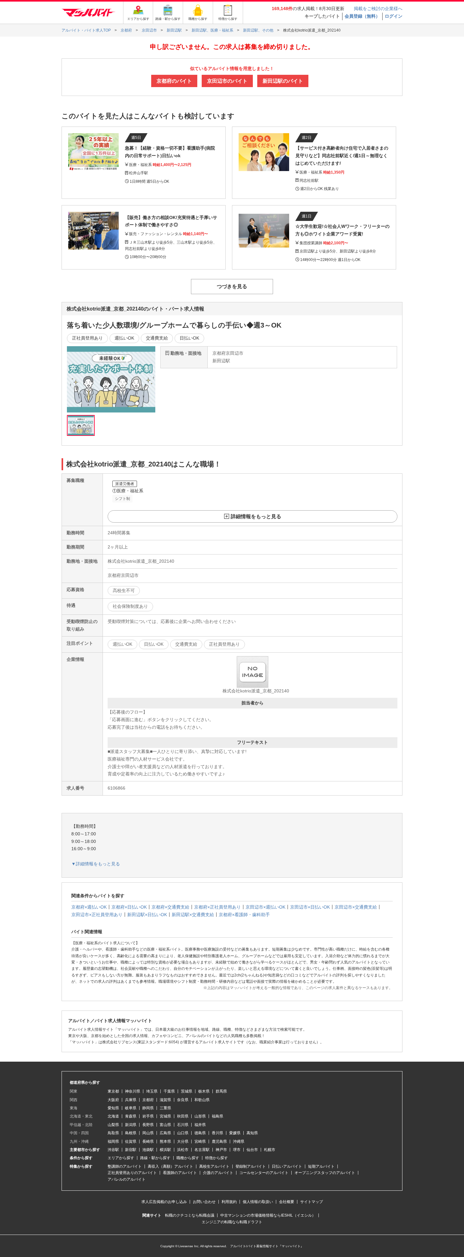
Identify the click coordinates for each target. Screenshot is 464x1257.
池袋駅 (148, 1149)
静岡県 (148, 1108)
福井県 (200, 1125)
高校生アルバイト (214, 1166)
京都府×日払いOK (129, 907)
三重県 (165, 1108)
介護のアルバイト (218, 1173)
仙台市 (252, 1149)
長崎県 (148, 1141)
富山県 (165, 1125)
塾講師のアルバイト (125, 1166)
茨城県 (186, 1091)
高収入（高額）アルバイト (170, 1166)
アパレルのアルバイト (127, 1179)
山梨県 (113, 1125)
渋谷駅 (113, 1149)
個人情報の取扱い (258, 1202)
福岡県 (113, 1141)
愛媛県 (235, 1133)
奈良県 (182, 1100)
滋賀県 (165, 1100)
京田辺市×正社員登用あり (96, 914)
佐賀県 (130, 1141)
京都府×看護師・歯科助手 (244, 914)
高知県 (252, 1133)
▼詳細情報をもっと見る (95, 863)
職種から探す (187, 1158)
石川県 (182, 1125)
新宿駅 (130, 1149)
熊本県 (165, 1141)
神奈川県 (132, 1091)
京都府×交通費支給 (170, 907)
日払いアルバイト (287, 1166)
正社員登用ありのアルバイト (132, 1173)
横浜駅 (165, 1149)
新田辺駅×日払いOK (147, 914)
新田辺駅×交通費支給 (193, 914)
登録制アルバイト (250, 1166)
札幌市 (269, 1149)
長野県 (148, 1125)
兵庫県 (130, 1100)
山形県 (200, 1116)
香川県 (217, 1133)
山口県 (182, 1133)
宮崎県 (200, 1141)
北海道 (113, 1116)
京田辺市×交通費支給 (356, 907)
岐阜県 (130, 1108)
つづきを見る (232, 286)
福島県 (217, 1116)
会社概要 (286, 1202)
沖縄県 (238, 1141)
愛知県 (113, 1108)
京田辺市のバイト (227, 81)
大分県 (182, 1141)
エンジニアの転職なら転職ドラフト (232, 1222)
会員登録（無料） (362, 16)
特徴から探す (216, 1158)
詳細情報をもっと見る (256, 516)
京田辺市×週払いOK (265, 907)
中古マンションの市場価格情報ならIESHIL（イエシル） (268, 1215)
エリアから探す (121, 1158)
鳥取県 (113, 1133)
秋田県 (182, 1116)
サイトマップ (311, 1202)
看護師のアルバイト (180, 1173)
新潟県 (130, 1125)
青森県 (130, 1116)
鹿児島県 (219, 1141)
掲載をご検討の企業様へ (378, 8)
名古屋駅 (202, 1149)
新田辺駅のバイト (283, 81)
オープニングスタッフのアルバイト (324, 1173)
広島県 (165, 1133)
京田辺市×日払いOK (310, 907)
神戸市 (221, 1149)
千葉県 (169, 1091)
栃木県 (204, 1091)
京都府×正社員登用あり (217, 907)
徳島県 (200, 1133)
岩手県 (148, 1116)
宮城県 (165, 1116)
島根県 (130, 1133)
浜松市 (182, 1149)
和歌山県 (202, 1100)
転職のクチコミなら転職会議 (189, 1215)
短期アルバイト (321, 1166)
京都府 (148, 1100)
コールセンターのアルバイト (264, 1173)
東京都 (113, 1091)
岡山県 (148, 1133)
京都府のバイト (174, 81)
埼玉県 (152, 1091)
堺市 (237, 1149)
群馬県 (221, 1091)
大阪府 (113, 1100)
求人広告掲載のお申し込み (164, 1202)
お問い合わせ (204, 1202)
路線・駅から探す (155, 1158)
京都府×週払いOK (89, 907)
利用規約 (229, 1202)
